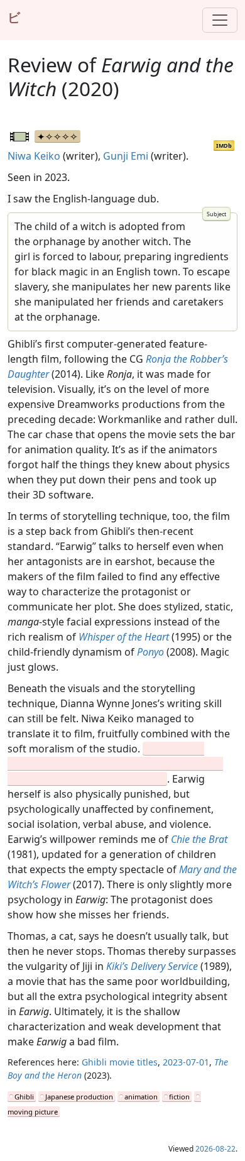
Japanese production (79, 1096)
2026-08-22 (215, 1148)
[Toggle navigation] (219, 20)
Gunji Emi (125, 156)
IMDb (224, 145)
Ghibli (24, 1096)
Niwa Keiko (34, 156)
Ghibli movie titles (120, 1062)
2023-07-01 (186, 1062)
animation (141, 1096)
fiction (179, 1096)
